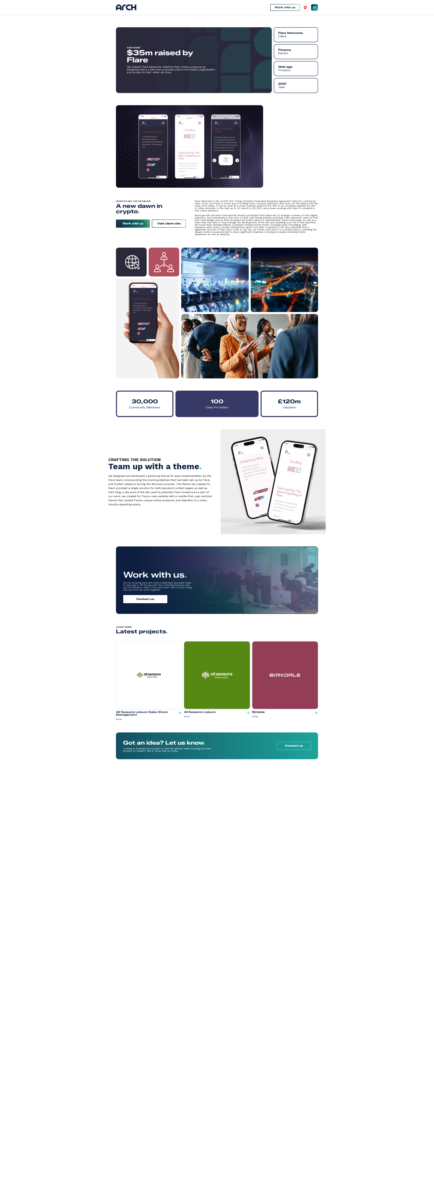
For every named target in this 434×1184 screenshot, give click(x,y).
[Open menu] (314, 7)
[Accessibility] (305, 7)
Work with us (285, 7)
